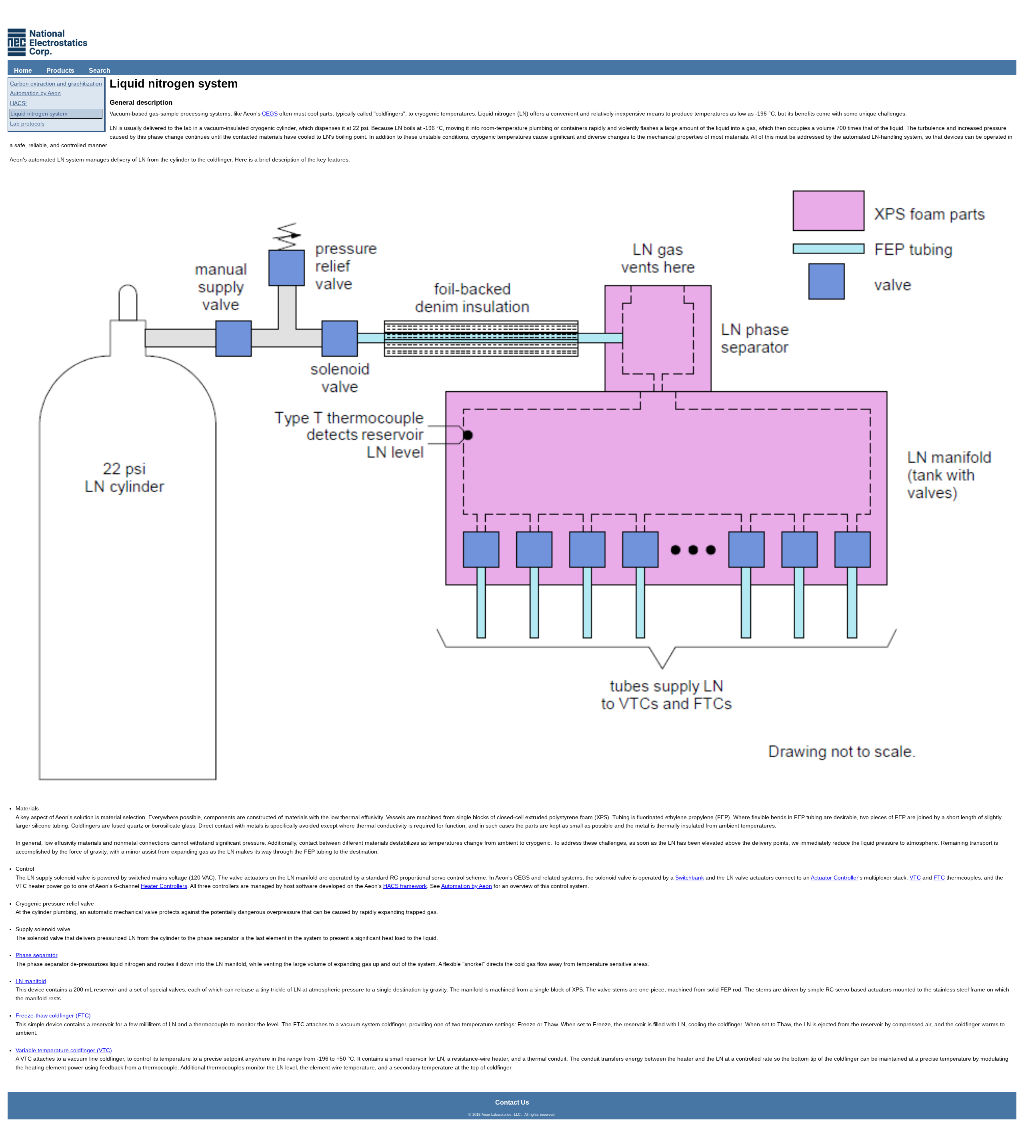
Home (23, 70)
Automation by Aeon (35, 93)
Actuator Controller (834, 877)
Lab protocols (27, 123)
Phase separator (37, 955)
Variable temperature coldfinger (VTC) (64, 1050)
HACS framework (405, 886)
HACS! (18, 103)
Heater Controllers (164, 886)
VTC (915, 877)
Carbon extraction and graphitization (56, 83)
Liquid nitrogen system (39, 113)
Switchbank (689, 877)
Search (99, 70)
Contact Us (512, 1102)
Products (60, 70)
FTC (939, 877)
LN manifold (31, 981)
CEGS (270, 113)
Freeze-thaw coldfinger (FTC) (53, 1015)
